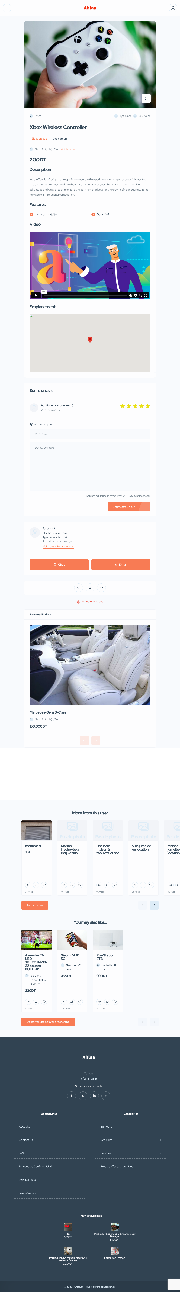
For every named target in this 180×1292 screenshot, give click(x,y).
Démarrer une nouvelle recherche (48, 1022)
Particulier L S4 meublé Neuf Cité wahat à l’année (68, 1259)
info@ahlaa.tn (89, 1078)
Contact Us (26, 1140)
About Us (24, 1126)
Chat (61, 564)
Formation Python (114, 1258)
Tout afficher (35, 905)
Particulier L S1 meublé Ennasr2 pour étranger (114, 1235)
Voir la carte (68, 149)
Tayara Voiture (27, 1193)
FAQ (21, 1153)
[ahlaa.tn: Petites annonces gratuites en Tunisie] (90, 8)
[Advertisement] (90, 773)
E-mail (123, 564)
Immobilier (107, 1126)
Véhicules (106, 1140)
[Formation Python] (115, 1251)
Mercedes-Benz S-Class (48, 712)
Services (106, 1153)
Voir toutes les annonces (58, 546)
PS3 (68, 1234)
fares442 (49, 528)
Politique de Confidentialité (35, 1166)
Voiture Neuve (28, 1180)
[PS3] (68, 1227)
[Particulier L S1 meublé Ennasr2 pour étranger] (115, 1227)
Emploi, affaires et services (117, 1166)
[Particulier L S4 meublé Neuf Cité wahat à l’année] (68, 1251)
